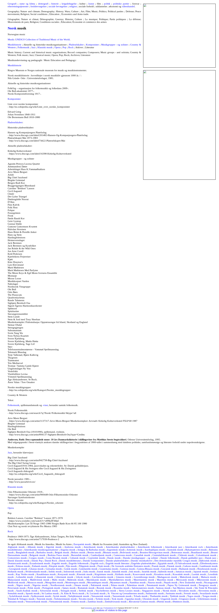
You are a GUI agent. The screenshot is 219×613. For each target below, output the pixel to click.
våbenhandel (128, 6)
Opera (58, 47)
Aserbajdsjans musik (154, 549)
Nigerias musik (40, 585)
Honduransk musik (206, 569)
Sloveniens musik (207, 590)
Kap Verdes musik (25, 574)
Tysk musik (117, 599)
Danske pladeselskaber (117, 560)
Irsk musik (134, 571)
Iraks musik (89, 571)
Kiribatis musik (123, 574)
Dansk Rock (51, 560)
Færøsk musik (174, 566)
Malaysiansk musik (17, 579)
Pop (64, 47)
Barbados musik (44, 552)
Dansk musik (114, 558)
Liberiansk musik (64, 577)
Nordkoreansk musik (61, 585)
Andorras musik (72, 547)
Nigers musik (23, 585)
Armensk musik (134, 549)
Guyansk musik (169, 569)
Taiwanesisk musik (100, 596)
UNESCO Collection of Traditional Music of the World (42, 39)
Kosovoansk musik (142, 574)
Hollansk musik (15, 571)
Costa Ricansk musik (56, 558)
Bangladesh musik (25, 552)
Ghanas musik (36, 569)
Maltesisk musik (75, 579)
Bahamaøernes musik (196, 549)
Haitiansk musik (187, 569)
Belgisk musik (62, 552)
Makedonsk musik (189, 577)
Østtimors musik (181, 601)
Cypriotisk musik (96, 558)
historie (55, 3)
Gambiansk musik (209, 566)
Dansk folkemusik (169, 558)
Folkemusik (23, 47)
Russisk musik (104, 588)
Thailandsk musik (159, 596)
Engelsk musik (59, 563)
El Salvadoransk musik (186, 563)
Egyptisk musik (165, 563)
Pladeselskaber (76, 44)
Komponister (92, 44)
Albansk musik (35, 547)
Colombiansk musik (206, 555)
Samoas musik (163, 588)
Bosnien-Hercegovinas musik (154, 552)
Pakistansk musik (99, 585)
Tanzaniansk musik (122, 596)
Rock (71, 47)
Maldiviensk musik (39, 579)
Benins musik (94, 552)
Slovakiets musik (187, 590)
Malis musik (58, 579)
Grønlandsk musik (88, 569)
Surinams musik (174, 593)
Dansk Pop (37, 560)
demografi (43, 3)
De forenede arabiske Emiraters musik (131, 566)
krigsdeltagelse (69, 3)
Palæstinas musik (135, 585)
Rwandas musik (122, 588)
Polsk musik (34, 588)
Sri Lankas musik (50, 593)
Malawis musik (208, 577)
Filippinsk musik (87, 566)
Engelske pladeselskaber (143, 563)
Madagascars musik (167, 577)
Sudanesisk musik (155, 593)
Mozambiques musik (97, 582)
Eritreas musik (23, 566)
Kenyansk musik (66, 574)
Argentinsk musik (116, 549)
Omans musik (81, 585)
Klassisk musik (45, 47)
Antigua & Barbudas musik (91, 549)
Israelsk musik (149, 571)
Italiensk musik (165, 571)
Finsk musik (103, 566)
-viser (45, 405)
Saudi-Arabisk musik (27, 590)
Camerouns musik (123, 555)
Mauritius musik (165, 579)
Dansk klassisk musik (18, 560)
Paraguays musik (207, 585)
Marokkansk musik (96, 579)
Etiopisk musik (56, 566)
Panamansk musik (156, 585)
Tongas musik (209, 596)
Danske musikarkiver (141, 560)
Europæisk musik (82, 544)
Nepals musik (170, 582)
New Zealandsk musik (191, 582)
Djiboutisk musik (207, 560)
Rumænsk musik (86, 588)
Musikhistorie (14, 44)
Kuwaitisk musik (181, 574)
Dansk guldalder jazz (192, 558)
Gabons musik (190, 566)
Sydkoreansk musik (41, 596)
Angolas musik (67, 549)
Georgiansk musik (18, 569)
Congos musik (36, 558)
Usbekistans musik (207, 599)
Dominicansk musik (18, 563)
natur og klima (27, 3)
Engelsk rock (97, 563)
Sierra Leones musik (129, 590)
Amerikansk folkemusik (150, 547)
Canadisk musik (142, 555)
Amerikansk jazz (173, 547)
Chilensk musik (186, 555)
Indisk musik (55, 571)
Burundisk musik (79, 555)
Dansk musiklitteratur (70, 560)
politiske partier (121, 3)
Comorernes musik (17, 558)
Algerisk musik (53, 547)
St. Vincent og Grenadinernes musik (126, 593)
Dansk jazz (210, 558)
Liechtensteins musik (103, 577)
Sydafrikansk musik (19, 596)
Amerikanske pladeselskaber (120, 547)
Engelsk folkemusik (79, 563)
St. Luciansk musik (96, 593)
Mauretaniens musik (144, 579)
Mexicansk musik (185, 579)
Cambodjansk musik (101, 555)
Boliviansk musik (129, 552)
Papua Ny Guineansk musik (182, 585)
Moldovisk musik (16, 582)
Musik (11, 39)
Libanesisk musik (44, 577)
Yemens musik (78, 601)
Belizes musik (78, 552)
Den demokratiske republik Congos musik (175, 560)
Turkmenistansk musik (65, 599)
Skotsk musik (169, 590)
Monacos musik (35, 582)
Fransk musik (158, 566)
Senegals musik (68, 590)
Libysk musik (83, 577)
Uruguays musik (187, 599)
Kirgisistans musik (104, 574)
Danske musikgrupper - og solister (140, 558)
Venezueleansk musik (36, 601)
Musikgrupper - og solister (114, 44)
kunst (91, 3)
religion (73, 6)
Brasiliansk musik (200, 552)
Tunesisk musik (44, 599)
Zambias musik (95, 601)
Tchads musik (141, 596)
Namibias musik (138, 582)
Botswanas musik (180, 552)
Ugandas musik (133, 599)
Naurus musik (155, 582)
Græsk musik (70, 569)
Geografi (12, 3)
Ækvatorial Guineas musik (142, 601)
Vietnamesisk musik (59, 601)
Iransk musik (103, 571)
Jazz (33, 47)
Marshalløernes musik (120, 579)
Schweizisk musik (49, 590)
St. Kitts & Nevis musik (73, 593)
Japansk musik (200, 571)
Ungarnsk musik (169, 599)
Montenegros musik (75, 582)
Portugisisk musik (51, 588)
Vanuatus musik (16, 601)
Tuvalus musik (86, 599)
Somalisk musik (16, 593)
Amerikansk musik (93, 547)
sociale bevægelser (58, 6)
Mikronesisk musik (206, 579)
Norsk (12, 28)
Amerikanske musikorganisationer (41, 549)
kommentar (88, 608)
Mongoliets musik (54, 582)
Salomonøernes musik (143, 588)
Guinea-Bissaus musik (148, 569)
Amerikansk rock (194, 547)
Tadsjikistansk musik (78, 596)
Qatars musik (69, 588)
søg (101, 608)
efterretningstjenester (18, 6)
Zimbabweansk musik (116, 601)
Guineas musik (127, 569)
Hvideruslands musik (36, 571)
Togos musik (193, 596)
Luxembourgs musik (144, 577)
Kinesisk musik (85, 574)
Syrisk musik (59, 596)
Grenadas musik (54, 569)
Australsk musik (175, 549)
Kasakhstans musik (46, 574)
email (94, 608)
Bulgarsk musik (37, 555)
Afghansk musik (16, 547)
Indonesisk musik (72, 571)
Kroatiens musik (162, 574)
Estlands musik (39, 566)
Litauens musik (123, 577)
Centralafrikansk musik (164, 555)
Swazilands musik (209, 593)
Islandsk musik (119, 571)
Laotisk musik (199, 574)
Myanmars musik (118, 582)
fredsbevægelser (38, 6)
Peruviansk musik (17, 588)
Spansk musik (33, 593)
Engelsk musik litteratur (117, 563)
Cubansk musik (77, 558)
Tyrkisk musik (102, 599)
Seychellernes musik (106, 590)
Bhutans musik (110, 552)
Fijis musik (71, 566)
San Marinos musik (182, 588)
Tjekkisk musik (177, 596)
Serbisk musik (86, 590)
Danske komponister (93, 560)
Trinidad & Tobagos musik (21, 599)
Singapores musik (151, 590)
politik (107, 3)
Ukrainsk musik (151, 599)
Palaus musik (117, 585)
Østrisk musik (164, 601)
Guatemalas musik (109, 569)
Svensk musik (191, 593)
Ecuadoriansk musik (40, 563)
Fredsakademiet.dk (110, 608)
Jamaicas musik (183, 571)
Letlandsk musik (24, 577)
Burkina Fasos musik (58, 555)
